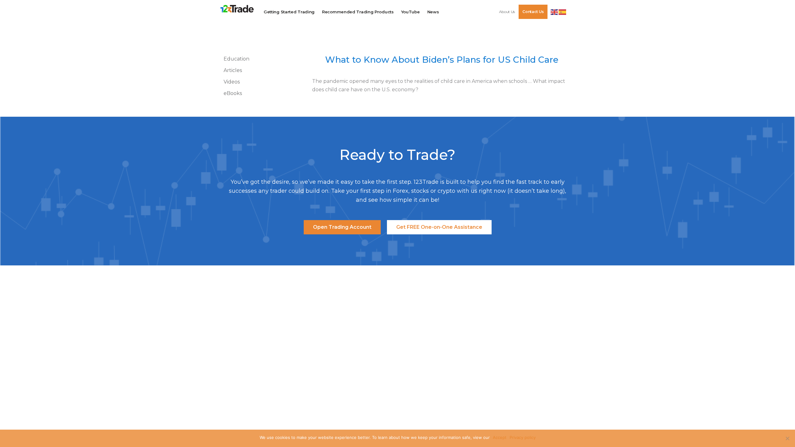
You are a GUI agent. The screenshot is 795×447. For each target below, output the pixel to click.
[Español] (563, 11)
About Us (507, 11)
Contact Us (533, 11)
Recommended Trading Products (358, 11)
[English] (555, 11)
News (433, 11)
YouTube (410, 11)
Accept (500, 437)
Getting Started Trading (289, 11)
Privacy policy (523, 437)
